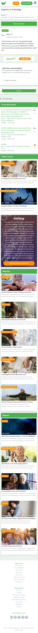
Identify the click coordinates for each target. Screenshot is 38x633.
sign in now (11, 72)
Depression (16, 597)
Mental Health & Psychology (19, 599)
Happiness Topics (19, 588)
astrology (4, 144)
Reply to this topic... (11, 80)
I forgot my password (19, 577)
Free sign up (26, 3)
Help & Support (19, 565)
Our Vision (22, 579)
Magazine (21, 567)
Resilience (19, 592)
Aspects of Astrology (11, 45)
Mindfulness (19, 602)
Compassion (16, 595)
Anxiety (23, 597)
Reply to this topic (19, 24)
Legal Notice (19, 572)
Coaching (19, 606)
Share (19, 90)
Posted (15, 37)
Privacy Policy (19, 575)
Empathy (23, 595)
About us (15, 579)
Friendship (19, 590)
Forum (16, 567)
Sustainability (19, 604)
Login (16, 3)
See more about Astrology (19, 263)
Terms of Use (19, 570)
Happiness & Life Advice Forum (23, 17)
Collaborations (19, 582)
